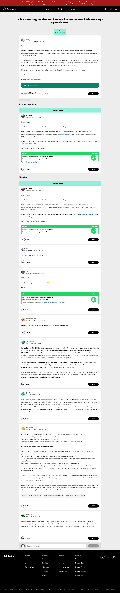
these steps (71, 4)
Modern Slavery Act (69, 589)
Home (12, 14)
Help (47, 9)
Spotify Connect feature (79, 141)
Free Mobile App (64, 567)
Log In (110, 9)
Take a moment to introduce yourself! (53, 303)
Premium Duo (79, 563)
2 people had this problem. (29, 93)
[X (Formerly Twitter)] (108, 557)
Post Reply (93, 546)
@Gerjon (27, 122)
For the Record (29, 567)
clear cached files (64, 134)
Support (61, 559)
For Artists (45, 559)
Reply (93, 94)
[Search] (104, 9)
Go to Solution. (32, 85)
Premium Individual (81, 559)
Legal (5, 589)
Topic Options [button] (24, 100)
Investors (45, 571)
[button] (98, 40)
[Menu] (115, 9)
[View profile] (23, 40)
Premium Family (80, 567)
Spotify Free (79, 575)
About (27, 559)
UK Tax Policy (81, 589)
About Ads (49, 589)
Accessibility (58, 589)
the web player (93, 141)
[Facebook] (114, 557)
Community (11, 9)
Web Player (62, 563)
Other (21, 14)
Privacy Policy (28, 589)
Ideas (72, 9)
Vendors (44, 575)
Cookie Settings (39, 589)
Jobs (26, 563)
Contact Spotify (63, 571)
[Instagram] (102, 557)
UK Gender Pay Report (93, 589)
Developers (45, 563)
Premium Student (80, 571)
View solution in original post (30, 162)
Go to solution (60, 32)
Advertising (45, 567)
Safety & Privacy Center (16, 589)
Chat (59, 9)
